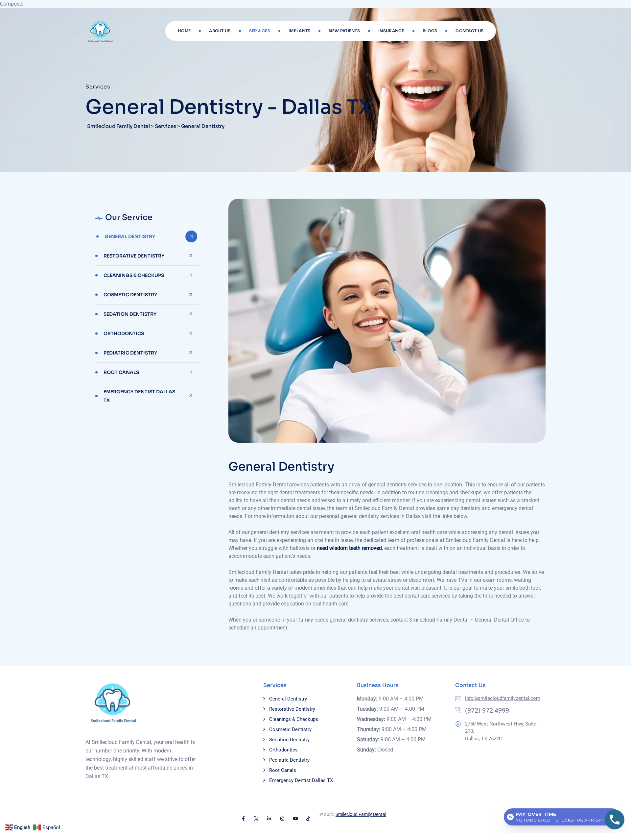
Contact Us (469, 30)
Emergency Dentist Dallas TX (139, 396)
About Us (219, 30)
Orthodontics (124, 333)
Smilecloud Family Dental (361, 814)
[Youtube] (295, 818)
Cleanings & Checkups (134, 275)
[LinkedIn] (269, 818)
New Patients (344, 30)
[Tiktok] (308, 818)
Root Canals (121, 372)
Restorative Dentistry (134, 256)
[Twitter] (256, 818)
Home (184, 30)
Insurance (391, 30)
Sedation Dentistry (130, 314)
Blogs (430, 30)
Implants (299, 30)
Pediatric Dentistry (130, 353)
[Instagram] (282, 818)
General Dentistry (130, 236)
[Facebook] (243, 818)
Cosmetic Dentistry (130, 295)
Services (259, 30)
